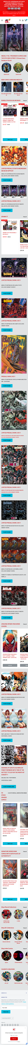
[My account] (22, 20)
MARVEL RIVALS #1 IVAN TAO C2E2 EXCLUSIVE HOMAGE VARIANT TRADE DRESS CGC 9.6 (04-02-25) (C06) (10, 831)
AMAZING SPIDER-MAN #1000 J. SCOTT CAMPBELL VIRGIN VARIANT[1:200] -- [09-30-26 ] (10, 656)
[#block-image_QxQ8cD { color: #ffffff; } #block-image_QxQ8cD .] (14, 37)
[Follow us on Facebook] (2, 1025)
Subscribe (5, 1011)
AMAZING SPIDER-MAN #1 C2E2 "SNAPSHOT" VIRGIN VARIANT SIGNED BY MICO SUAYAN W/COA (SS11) (10, 883)
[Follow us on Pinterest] (10, 1025)
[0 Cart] (25, 20)
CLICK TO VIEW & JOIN (8, 786)
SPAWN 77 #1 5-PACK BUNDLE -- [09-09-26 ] (10, 233)
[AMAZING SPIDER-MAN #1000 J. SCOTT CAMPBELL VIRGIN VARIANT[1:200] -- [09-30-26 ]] (10, 641)
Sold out (10, 665)
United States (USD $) (6, 1018)
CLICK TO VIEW (6, 180)
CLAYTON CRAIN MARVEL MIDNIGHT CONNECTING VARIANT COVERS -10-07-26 (9, 120)
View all (25, 100)
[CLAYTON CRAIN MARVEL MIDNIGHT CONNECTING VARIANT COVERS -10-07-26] (10, 110)
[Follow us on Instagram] (7, 1025)
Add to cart (10, 139)
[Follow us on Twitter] (5, 1025)
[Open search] (20, 20)
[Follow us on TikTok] (15, 1025)
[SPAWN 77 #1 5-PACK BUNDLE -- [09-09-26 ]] (10, 225)
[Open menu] (2, 20)
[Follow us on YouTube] (13, 1025)
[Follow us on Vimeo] (18, 1025)
